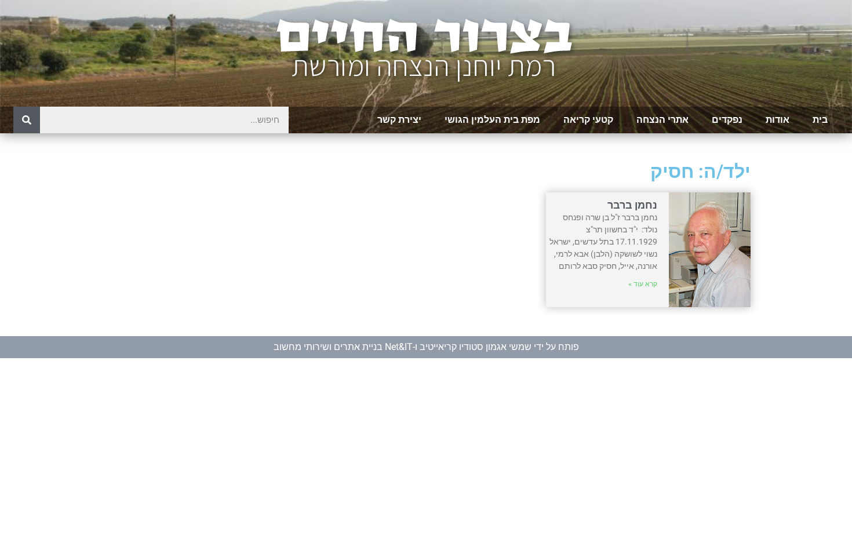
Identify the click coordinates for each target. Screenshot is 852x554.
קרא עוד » (642, 284)
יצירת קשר (399, 119)
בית (820, 119)
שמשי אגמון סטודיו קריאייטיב (475, 346)
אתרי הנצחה (662, 119)
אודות (777, 119)
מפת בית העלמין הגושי (492, 119)
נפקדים (727, 119)
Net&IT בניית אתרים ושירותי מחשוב (343, 346)
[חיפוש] (26, 120)
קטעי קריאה (588, 119)
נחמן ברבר (632, 205)
